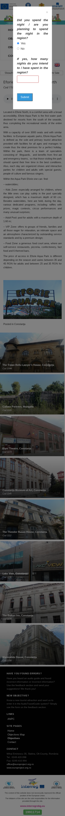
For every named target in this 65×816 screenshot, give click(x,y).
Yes (23, 43)
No (22, 48)
